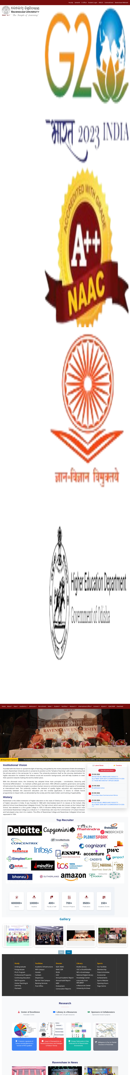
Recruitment (42, 706)
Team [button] (15, 706)
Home (4, 706)
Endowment (60, 986)
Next (68, 952)
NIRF (57, 983)
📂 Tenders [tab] (118, 765)
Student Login (92, 2)
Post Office (39, 986)
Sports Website (102, 980)
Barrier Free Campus (42, 980)
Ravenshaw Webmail (121, 2)
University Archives (83, 988)
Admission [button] (32, 706)
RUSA (58, 972)
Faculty (71, 2)
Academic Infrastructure (44, 967)
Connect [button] (96, 706)
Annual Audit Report (63, 980)
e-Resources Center (84, 985)
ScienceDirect (109, 2)
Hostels (38, 972)
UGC (57, 975)
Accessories (101, 975)
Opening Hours (102, 983)
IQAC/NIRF (111, 706)
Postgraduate (19, 969)
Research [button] (73, 706)
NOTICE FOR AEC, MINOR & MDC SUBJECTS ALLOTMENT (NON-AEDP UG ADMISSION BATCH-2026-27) (108, 804)
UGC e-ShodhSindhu (84, 969)
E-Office (84, 2)
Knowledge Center (83, 978)
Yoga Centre (101, 986)
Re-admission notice (98, 788)
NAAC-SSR (59, 969)
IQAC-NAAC (60, 967)
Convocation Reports (63, 989)
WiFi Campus (39, 969)
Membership (101, 969)
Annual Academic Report (65, 978)
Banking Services (41, 983)
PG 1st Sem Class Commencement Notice (105, 795)
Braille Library (81, 967)
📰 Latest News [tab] (97, 765)
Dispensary (39, 978)
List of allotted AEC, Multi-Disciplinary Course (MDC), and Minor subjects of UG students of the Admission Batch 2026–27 (59, 760)
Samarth (77, 2)
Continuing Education (22, 978)
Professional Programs (23, 975)
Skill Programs (20, 980)
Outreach (18, 988)
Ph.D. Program (20, 972)
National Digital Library (85, 975)
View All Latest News (107, 770)
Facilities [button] (64, 706)
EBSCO (101, 2)
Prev (61, 952)
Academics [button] (23, 706)
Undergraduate (20, 967)
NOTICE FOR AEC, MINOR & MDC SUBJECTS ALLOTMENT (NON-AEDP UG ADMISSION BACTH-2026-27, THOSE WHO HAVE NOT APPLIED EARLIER (108, 778)
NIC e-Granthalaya (83, 972)
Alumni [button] (103, 706)
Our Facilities (101, 967)
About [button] (9, 706)
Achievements (102, 978)
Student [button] (56, 706)
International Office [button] (84, 706)
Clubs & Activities (103, 972)
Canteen (38, 975)
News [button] (49, 706)
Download (120, 706)
